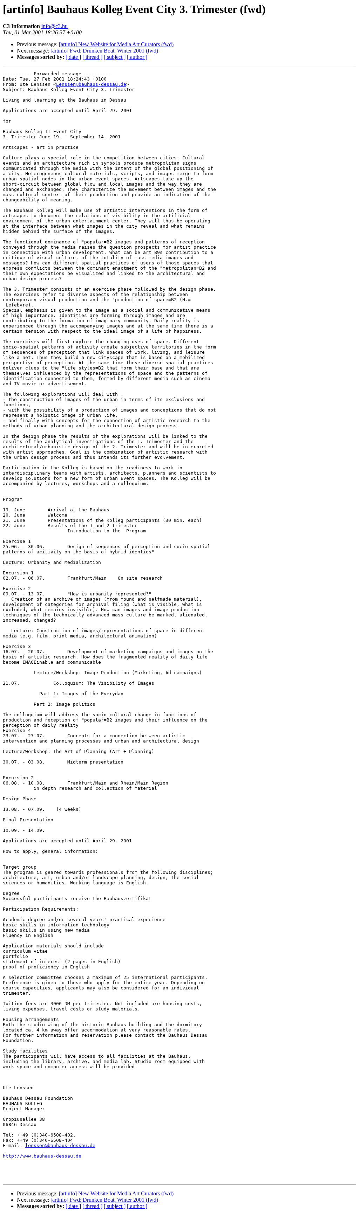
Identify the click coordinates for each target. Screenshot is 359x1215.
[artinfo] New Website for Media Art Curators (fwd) (116, 44)
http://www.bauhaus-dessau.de (42, 1156)
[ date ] (73, 57)
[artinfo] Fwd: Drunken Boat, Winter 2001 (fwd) (104, 51)
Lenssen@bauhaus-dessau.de (91, 84)
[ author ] (137, 57)
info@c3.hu (54, 26)
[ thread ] (92, 57)
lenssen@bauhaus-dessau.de (60, 1145)
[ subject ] (115, 57)
